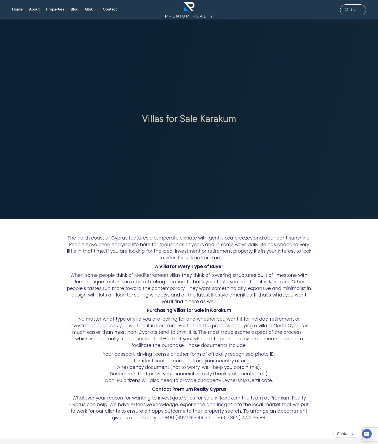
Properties (55, 10)
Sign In (356, 10)
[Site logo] (189, 9)
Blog (74, 10)
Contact (110, 10)
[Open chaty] (367, 434)
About (34, 10)
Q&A (89, 10)
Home (17, 10)
